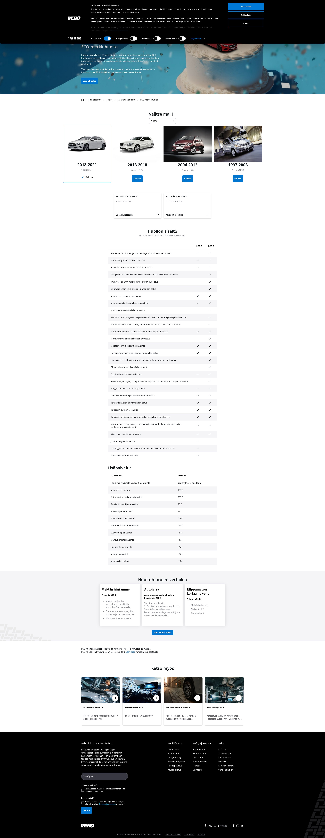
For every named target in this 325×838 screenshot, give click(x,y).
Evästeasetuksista (119, 30)
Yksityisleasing (175, 757)
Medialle (222, 761)
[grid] (162, 351)
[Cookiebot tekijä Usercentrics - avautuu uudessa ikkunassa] (74, 39)
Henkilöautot (95, 99)
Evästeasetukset (173, 834)
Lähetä (86, 810)
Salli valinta (246, 15)
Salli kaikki (246, 7)
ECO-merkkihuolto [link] (149, 99)
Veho (221, 743)
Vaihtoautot (173, 753)
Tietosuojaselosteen (107, 804)
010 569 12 (214, 825)
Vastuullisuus (224, 757)
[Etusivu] (82, 99)
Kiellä (245, 23)
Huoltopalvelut (175, 765)
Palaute (201, 834)
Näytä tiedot (196, 38)
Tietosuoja (189, 834)
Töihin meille (224, 753)
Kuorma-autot (200, 753)
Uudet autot (173, 749)
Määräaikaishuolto (126, 99)
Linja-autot (198, 757)
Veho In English (225, 769)
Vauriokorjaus (174, 769)
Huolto (109, 99)
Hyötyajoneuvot (202, 743)
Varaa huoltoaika (162, 632)
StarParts (130, 651)
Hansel (196, 765)
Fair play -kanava (226, 765)
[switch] (133, 38)
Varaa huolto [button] (89, 81)
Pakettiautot (199, 749)
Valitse (137, 178)
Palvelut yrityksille (176, 761)
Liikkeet (222, 749)
